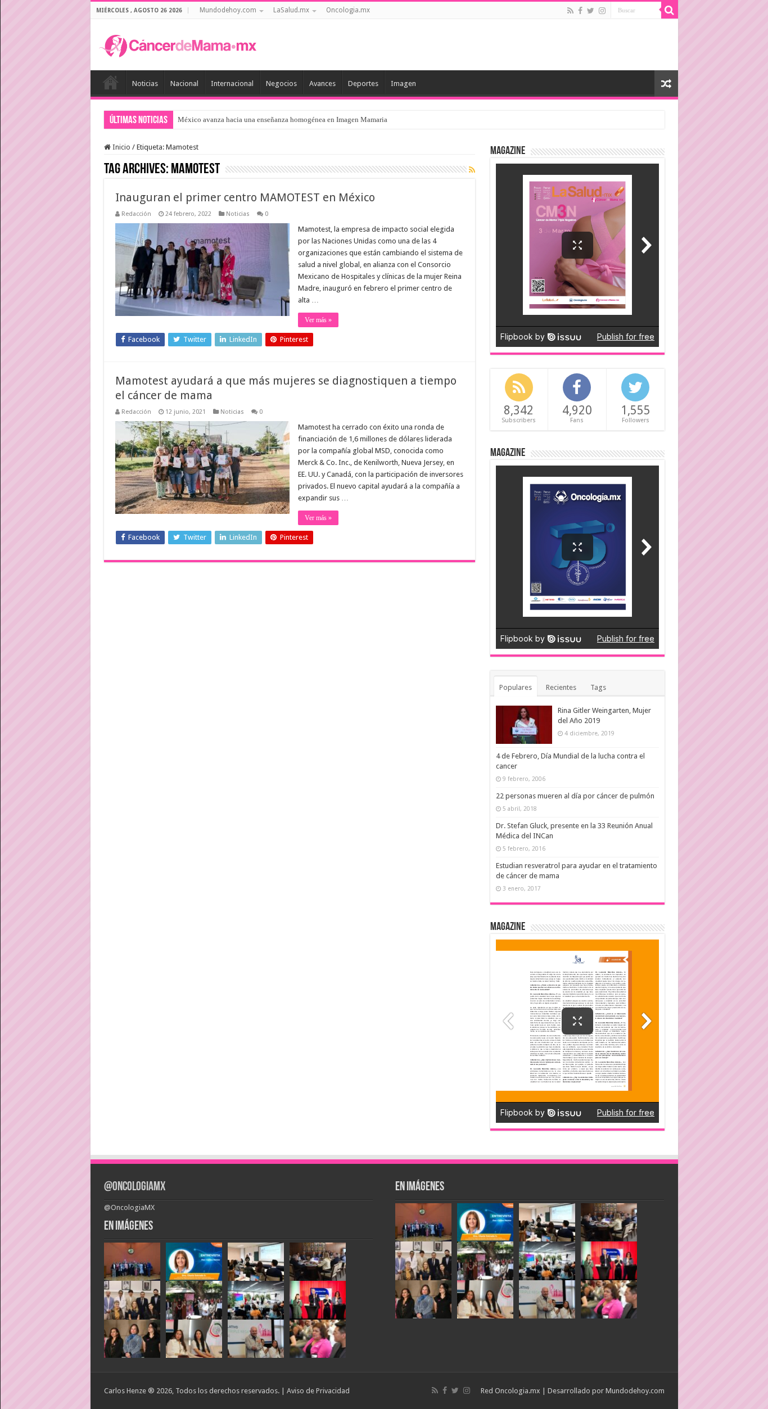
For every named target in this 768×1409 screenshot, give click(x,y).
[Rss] (570, 10)
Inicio (110, 82)
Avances (322, 83)
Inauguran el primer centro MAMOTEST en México (245, 197)
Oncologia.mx (348, 10)
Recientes (561, 687)
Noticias (145, 83)
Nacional (184, 83)
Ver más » (318, 320)
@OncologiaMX (134, 1187)
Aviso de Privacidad (318, 1391)
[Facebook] (580, 10)
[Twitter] (590, 10)
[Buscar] (669, 10)
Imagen (403, 83)
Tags (598, 687)
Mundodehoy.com (228, 10)
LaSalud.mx (291, 10)
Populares (515, 687)
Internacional (232, 83)
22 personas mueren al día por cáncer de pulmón (575, 796)
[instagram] (602, 10)
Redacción (136, 214)
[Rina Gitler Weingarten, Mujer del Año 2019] (524, 725)
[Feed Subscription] (472, 169)
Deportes (363, 83)
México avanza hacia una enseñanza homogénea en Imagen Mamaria (282, 119)
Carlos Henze (125, 1391)
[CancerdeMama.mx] (177, 44)
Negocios (281, 83)
